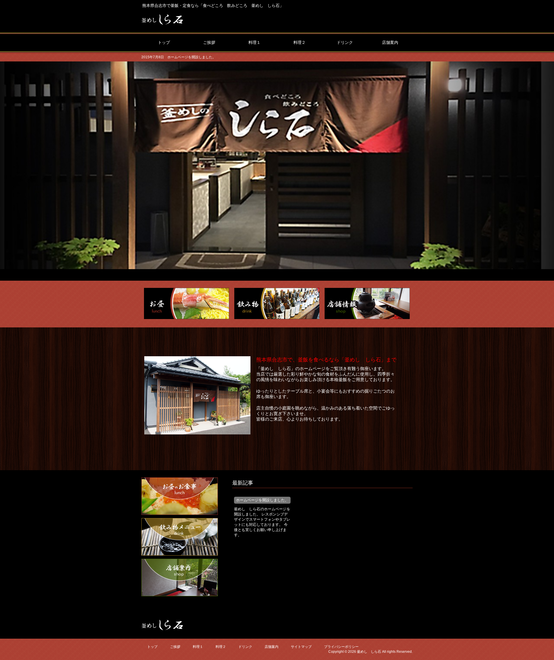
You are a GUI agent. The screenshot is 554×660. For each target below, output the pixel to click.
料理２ (221, 647)
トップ (152, 647)
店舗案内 (271, 647)
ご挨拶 (175, 647)
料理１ (198, 647)
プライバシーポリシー (341, 647)
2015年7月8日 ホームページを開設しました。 (178, 57)
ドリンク (245, 647)
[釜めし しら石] (162, 22)
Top (540, 646)
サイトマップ (301, 647)
